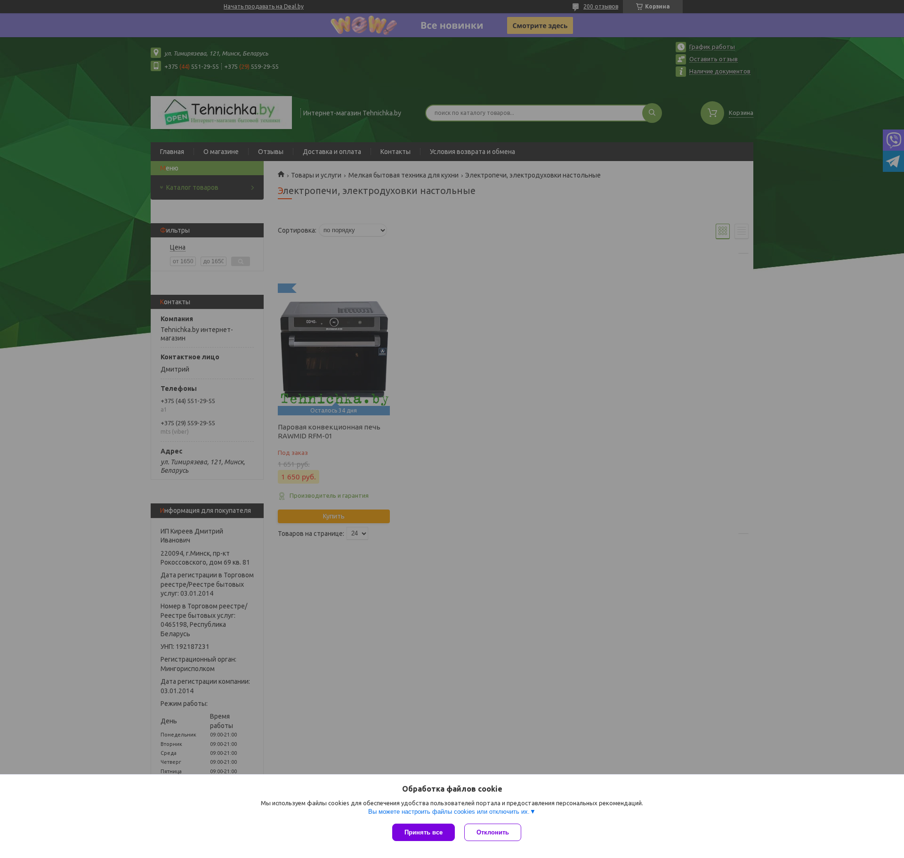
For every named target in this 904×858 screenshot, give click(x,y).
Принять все (423, 832)
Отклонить (492, 832)
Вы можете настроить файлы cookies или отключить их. (449, 811)
